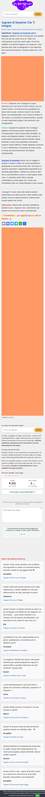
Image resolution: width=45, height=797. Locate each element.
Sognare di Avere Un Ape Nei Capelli (15, 762)
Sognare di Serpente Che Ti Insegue (18, 24)
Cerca (38, 14)
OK (37, 795)
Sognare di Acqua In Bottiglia (13, 600)
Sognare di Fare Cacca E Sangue (14, 578)
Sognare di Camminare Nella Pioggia (15, 784)
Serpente (11, 417)
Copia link (22, 534)
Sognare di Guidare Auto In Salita (14, 675)
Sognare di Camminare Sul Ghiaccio (15, 717)
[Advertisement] (22, 78)
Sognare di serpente (11, 160)
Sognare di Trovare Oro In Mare (14, 628)
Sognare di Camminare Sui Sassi (14, 698)
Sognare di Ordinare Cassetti (13, 737)
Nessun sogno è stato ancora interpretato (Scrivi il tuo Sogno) (22, 29)
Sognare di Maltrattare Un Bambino (15, 650)
